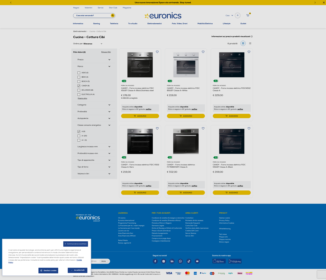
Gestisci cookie (50, 271)
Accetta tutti (79, 270)
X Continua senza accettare (75, 244)
